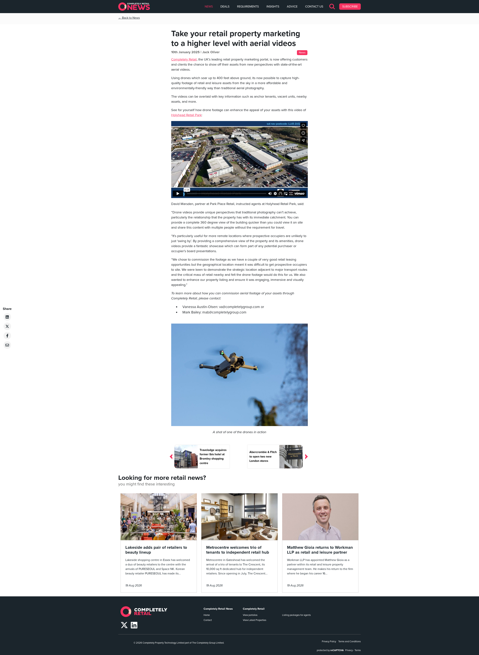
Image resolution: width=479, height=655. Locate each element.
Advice (292, 6)
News (209, 6)
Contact (208, 620)
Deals (224, 6)
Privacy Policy (329, 641)
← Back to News (129, 18)
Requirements (248, 6)
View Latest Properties (254, 620)
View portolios (250, 615)
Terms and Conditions (349, 641)
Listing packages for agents (296, 615)
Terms (358, 650)
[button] (332, 6)
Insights (272, 6)
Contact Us (314, 6)
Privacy (349, 650)
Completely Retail (184, 59)
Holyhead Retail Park (186, 115)
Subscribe (350, 6)
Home (207, 615)
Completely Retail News (218, 608)
